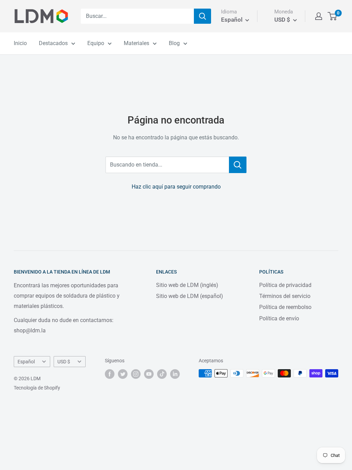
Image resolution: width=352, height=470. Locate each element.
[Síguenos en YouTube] (149, 374)
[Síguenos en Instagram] (136, 374)
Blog (174, 43)
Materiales (136, 43)
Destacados (53, 43)
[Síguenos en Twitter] (123, 374)
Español (26, 361)
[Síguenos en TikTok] (162, 374)
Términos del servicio (284, 296)
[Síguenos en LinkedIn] (175, 374)
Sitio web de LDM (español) (189, 296)
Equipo (95, 43)
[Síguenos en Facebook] (109, 374)
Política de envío (279, 318)
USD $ (63, 361)
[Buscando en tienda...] (237, 165)
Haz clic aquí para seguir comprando (176, 186)
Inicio (20, 43)
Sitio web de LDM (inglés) (187, 285)
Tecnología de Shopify (37, 388)
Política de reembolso (285, 307)
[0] (332, 16)
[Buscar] (202, 16)
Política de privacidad (285, 285)
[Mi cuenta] (318, 16)
